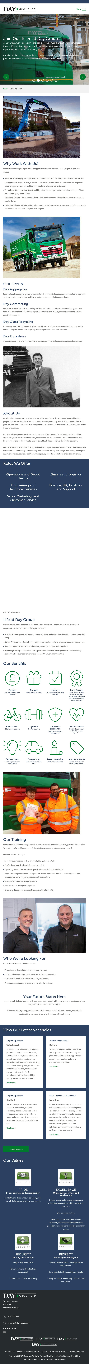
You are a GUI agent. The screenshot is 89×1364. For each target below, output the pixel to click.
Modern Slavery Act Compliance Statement (42, 1351)
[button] (6, 77)
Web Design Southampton (55, 1359)
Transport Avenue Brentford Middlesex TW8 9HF (11, 1304)
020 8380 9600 (13, 1316)
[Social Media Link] (4, 1332)
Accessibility (9, 1351)
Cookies (20, 1351)
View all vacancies (16, 1149)
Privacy (63, 1351)
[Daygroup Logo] (19, 7)
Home (5, 88)
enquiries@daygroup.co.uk (18, 1323)
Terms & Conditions (76, 1351)
